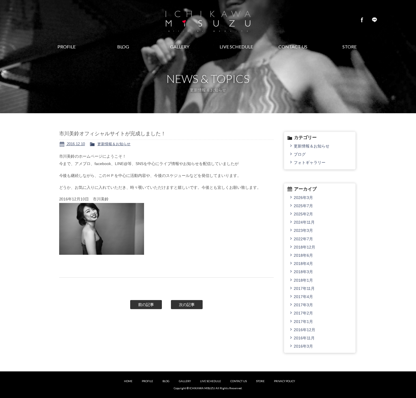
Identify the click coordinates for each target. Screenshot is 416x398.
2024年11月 (304, 222)
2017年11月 (304, 288)
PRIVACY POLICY (284, 381)
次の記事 (187, 304)
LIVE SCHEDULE (210, 381)
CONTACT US (238, 381)
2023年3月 (303, 230)
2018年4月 (303, 263)
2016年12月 (304, 330)
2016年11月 (304, 338)
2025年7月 (303, 206)
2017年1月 (303, 321)
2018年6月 (303, 255)
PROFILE (147, 381)
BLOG (166, 381)
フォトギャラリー (309, 162)
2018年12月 (304, 247)
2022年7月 (303, 239)
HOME (128, 381)
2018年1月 (303, 280)
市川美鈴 (208, 20)
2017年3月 (303, 305)
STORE (260, 381)
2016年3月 (303, 346)
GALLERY (185, 381)
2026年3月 (303, 197)
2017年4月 (303, 296)
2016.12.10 (75, 144)
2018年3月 (303, 271)
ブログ (300, 154)
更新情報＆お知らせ (113, 144)
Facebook (362, 19)
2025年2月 (303, 214)
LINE (374, 19)
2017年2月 (303, 313)
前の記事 (146, 304)
